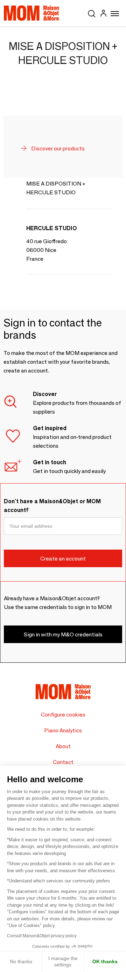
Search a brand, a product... (92, 12)
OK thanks (105, 961)
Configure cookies (63, 714)
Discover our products (57, 148)
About (63, 746)
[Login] (103, 14)
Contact (63, 762)
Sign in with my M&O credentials (63, 634)
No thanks (21, 961)
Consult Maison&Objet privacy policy (42, 935)
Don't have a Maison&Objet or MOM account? (52, 505)
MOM (31, 13)
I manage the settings (63, 961)
